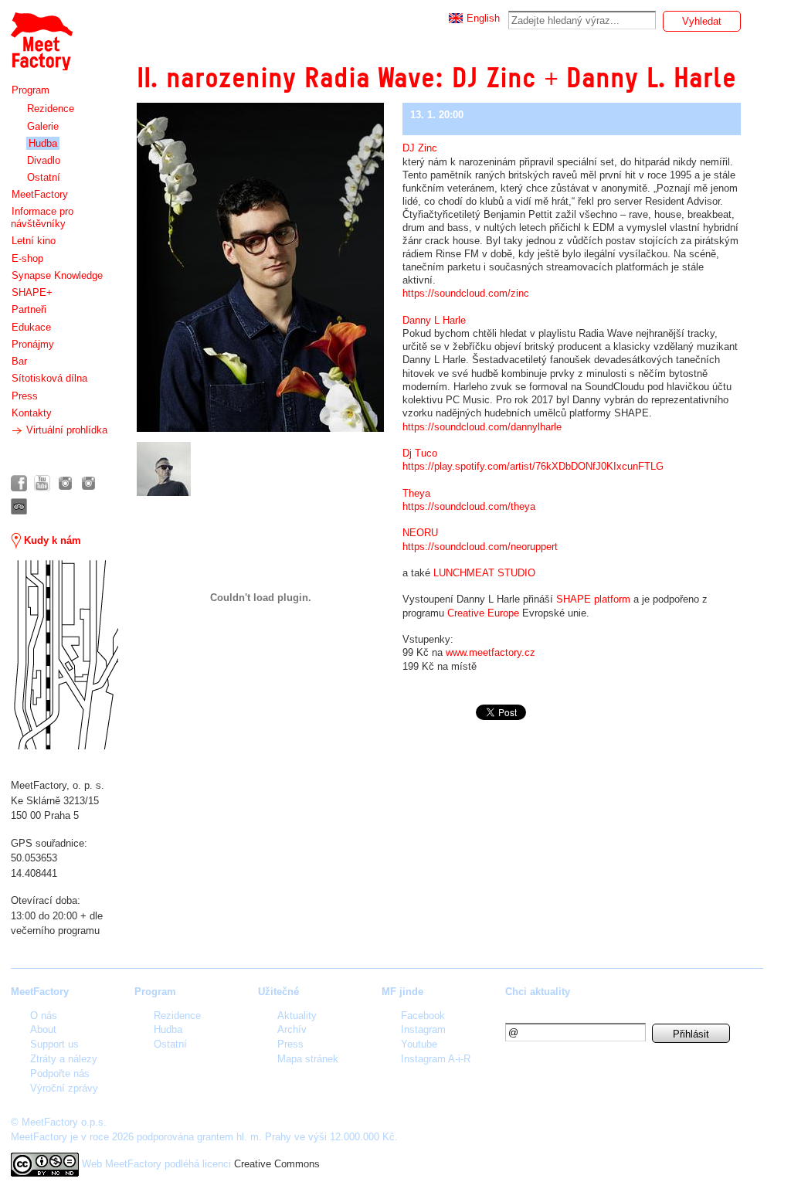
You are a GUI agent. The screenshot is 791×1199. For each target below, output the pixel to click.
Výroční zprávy (64, 1088)
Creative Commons (277, 1164)
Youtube (419, 1044)
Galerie (43, 126)
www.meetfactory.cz (490, 652)
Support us (54, 1044)
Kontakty (32, 413)
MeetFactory (40, 194)
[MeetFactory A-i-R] (88, 483)
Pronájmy (33, 344)
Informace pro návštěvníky (42, 217)
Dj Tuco (419, 453)
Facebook (423, 1015)
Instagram (423, 1029)
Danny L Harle (434, 320)
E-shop (27, 258)
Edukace (31, 327)
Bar (19, 361)
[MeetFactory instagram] (65, 483)
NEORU (420, 532)
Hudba (43, 143)
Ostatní (43, 177)
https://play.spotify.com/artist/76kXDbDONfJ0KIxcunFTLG (533, 466)
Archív (292, 1029)
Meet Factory (41, 33)
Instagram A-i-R (435, 1059)
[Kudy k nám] (64, 654)
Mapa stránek (307, 1059)
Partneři (29, 309)
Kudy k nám (51, 540)
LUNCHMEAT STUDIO (484, 573)
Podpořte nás (60, 1073)
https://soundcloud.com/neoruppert (480, 546)
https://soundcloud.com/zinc (465, 293)
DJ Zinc (419, 148)
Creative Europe (483, 613)
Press (25, 396)
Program (30, 90)
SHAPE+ (32, 292)
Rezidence (50, 108)
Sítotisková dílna (49, 378)
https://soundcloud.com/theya (468, 506)
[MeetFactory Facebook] (19, 483)
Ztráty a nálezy (63, 1059)
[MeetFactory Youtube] (42, 483)
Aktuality (297, 1015)
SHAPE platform (593, 599)
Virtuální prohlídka (65, 430)
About (43, 1029)
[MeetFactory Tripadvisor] (19, 506)
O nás (43, 1015)
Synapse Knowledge (57, 275)
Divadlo (43, 160)
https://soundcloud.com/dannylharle (482, 427)
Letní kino (34, 240)
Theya (416, 493)
